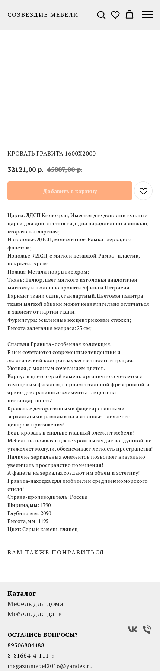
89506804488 (25, 645)
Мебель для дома (35, 603)
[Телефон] (147, 629)
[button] (101, 14)
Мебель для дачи (34, 613)
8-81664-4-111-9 (31, 655)
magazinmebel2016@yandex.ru (50, 666)
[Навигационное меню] (147, 15)
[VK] (132, 629)
